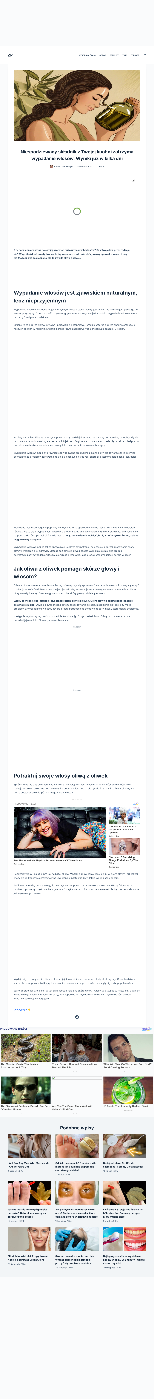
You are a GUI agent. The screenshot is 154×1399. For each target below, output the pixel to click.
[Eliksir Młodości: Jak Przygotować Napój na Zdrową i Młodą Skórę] (29, 1239)
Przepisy (114, 55)
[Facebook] (77, 1017)
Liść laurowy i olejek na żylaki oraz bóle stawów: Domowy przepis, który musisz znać (123, 1213)
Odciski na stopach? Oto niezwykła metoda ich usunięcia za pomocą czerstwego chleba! (75, 1167)
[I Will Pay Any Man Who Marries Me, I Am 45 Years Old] (29, 1146)
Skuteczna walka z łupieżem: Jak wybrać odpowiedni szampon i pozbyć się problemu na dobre (74, 1260)
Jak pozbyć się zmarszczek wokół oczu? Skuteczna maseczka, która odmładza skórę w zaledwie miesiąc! (76, 1213)
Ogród (102, 55)
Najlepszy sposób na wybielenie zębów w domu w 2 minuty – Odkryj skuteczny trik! (124, 1260)
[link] (24, 184)
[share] (128, 182)
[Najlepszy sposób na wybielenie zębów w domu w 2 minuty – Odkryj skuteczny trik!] (124, 1239)
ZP (10, 55)
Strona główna (87, 55)
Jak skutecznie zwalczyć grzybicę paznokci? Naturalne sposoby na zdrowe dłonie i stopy (28, 1213)
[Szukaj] (145, 55)
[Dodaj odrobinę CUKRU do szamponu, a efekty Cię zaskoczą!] (124, 1146)
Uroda (101, 166)
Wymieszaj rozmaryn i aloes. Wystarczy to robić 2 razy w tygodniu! (71, 184)
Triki (124, 55)
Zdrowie (135, 55)
